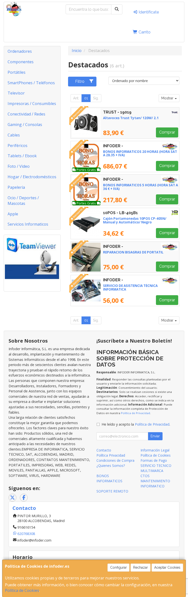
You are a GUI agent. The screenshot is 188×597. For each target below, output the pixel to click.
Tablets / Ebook (22, 155)
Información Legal (155, 450)
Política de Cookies (22, 590)
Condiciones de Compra (115, 460)
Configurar (118, 567)
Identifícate (148, 12)
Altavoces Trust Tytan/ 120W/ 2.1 (131, 118)
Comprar (167, 132)
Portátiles (16, 72)
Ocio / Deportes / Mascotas (23, 200)
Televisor (16, 93)
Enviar (155, 436)
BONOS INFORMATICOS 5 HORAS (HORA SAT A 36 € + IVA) (140, 187)
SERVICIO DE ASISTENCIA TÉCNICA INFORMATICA (130, 287)
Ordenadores (20, 51)
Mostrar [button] (167, 98)
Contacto (103, 450)
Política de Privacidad (135, 413)
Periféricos (17, 145)
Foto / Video (19, 166)
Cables (14, 135)
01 (86, 98)
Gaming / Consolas (25, 124)
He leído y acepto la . (136, 424)
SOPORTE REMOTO (112, 491)
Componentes (21, 61)
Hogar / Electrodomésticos (32, 176)
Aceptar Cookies (167, 567)
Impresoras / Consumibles (32, 103)
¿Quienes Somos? (110, 465)
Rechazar (140, 567)
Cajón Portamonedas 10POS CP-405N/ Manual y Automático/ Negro (134, 220)
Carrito (144, 32)
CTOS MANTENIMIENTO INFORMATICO (155, 480)
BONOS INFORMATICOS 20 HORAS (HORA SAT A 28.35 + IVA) (140, 153)
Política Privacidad (110, 455)
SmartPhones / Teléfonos (31, 82)
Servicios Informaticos (28, 224)
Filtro (79, 81)
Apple (13, 214)
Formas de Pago (154, 460)
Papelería (16, 187)
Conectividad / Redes (26, 114)
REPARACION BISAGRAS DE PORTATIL (133, 252)
